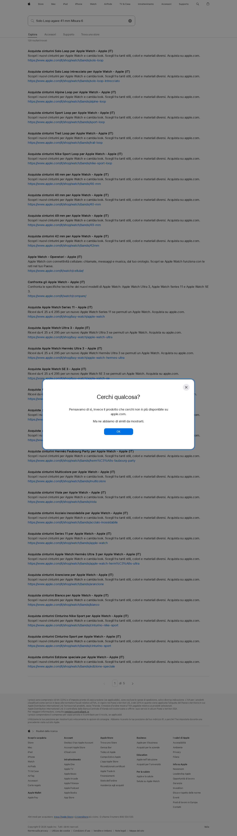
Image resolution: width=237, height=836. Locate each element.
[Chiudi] (186, 387)
